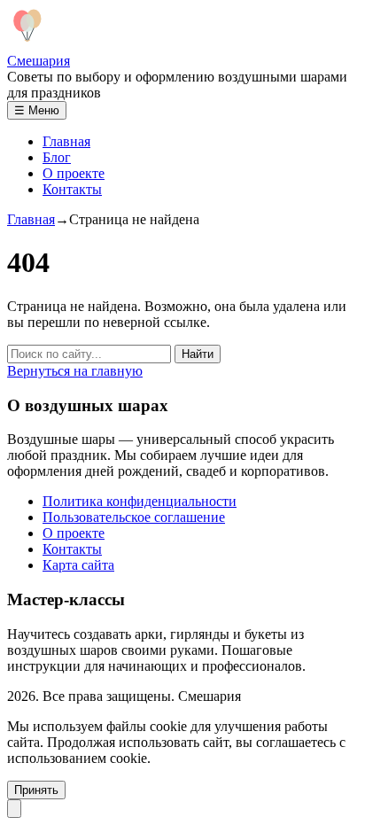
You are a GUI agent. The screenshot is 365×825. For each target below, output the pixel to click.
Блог (57, 157)
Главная (66, 141)
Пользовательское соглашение (134, 517)
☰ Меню (36, 110)
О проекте (74, 173)
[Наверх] (14, 808)
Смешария (38, 60)
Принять (36, 790)
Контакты (72, 189)
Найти (198, 354)
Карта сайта (78, 564)
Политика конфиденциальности (140, 501)
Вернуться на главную (75, 370)
